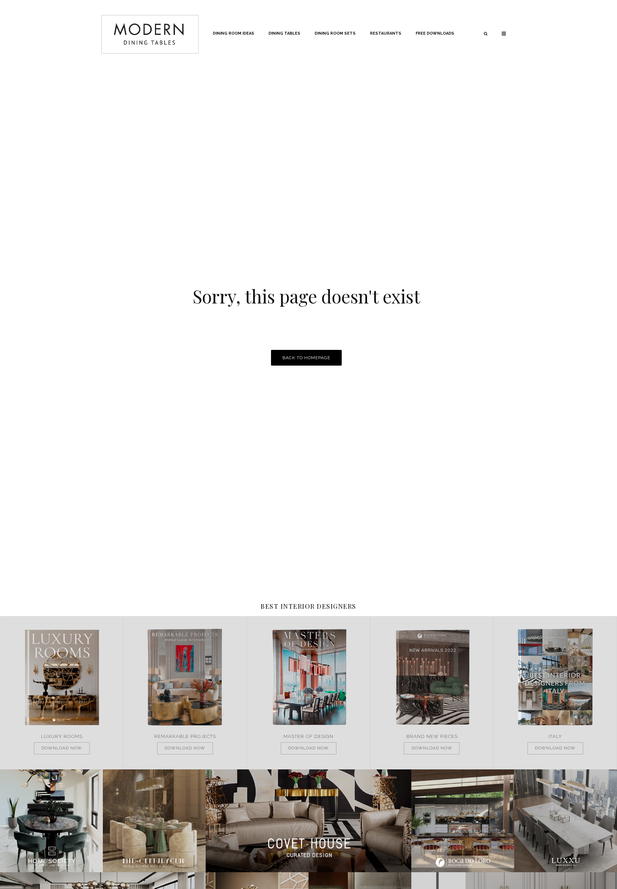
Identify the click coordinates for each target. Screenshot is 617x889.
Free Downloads (435, 33)
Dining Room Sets (335, 33)
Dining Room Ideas (233, 33)
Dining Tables (284, 33)
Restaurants (385, 33)
